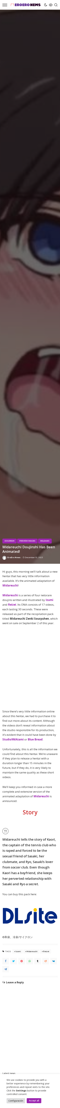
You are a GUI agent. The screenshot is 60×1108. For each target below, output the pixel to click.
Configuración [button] (15, 1100)
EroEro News (14, 557)
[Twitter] (13, 961)
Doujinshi (9, 541)
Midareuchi (10, 585)
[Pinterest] (21, 961)
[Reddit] (45, 961)
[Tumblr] (37, 961)
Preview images (27, 541)
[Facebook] (5, 961)
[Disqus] (30, 1024)
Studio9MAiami (13, 739)
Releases (44, 541)
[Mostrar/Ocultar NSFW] (49, 5)
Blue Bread (35, 739)
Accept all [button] (34, 1100)
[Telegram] (5, 969)
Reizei (12, 604)
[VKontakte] (53, 961)
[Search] (55, 5)
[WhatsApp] (29, 961)
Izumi (49, 600)
